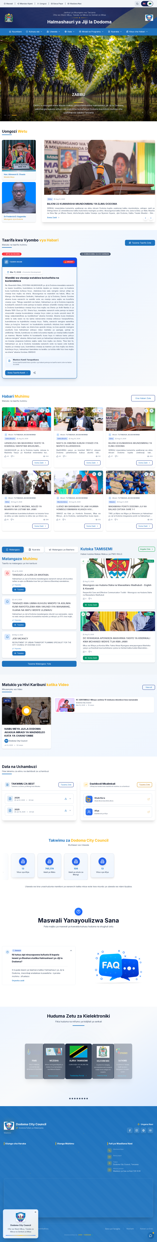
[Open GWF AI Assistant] (150, 1235)
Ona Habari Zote (143, 398)
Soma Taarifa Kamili (16, 373)
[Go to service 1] (70, 1098)
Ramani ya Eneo (146, 1229)
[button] (38, 965)
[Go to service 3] (75, 1098)
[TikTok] (143, 1130)
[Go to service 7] (84, 1098)
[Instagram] (136, 1130)
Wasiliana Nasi (75, 4)
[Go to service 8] (87, 1098)
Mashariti (130, 1229)
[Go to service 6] (82, 1098)
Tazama (20, 589)
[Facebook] (129, 1130)
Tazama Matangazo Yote (39, 664)
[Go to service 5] (79, 1098)
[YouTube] (150, 1130)
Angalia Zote (145, 549)
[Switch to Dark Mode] (137, 3)
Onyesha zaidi (18, 980)
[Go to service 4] (77, 1098)
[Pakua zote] (66, 798)
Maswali (9, 4)
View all (149, 687)
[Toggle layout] (35, 1212)
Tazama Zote (66, 785)
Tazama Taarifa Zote (141, 243)
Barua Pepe (58, 4)
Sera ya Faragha (112, 1229)
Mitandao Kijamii (26, 4)
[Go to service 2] (72, 1098)
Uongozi (43, 4)
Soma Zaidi (52, 217)
